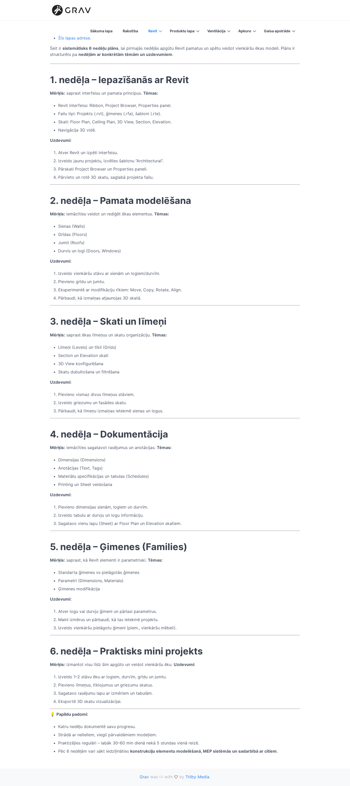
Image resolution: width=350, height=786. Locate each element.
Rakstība (130, 31)
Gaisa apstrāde (277, 31)
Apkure (244, 31)
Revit (152, 31)
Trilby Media (197, 776)
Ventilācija (216, 31)
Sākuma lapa (101, 31)
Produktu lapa (182, 31)
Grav (144, 776)
